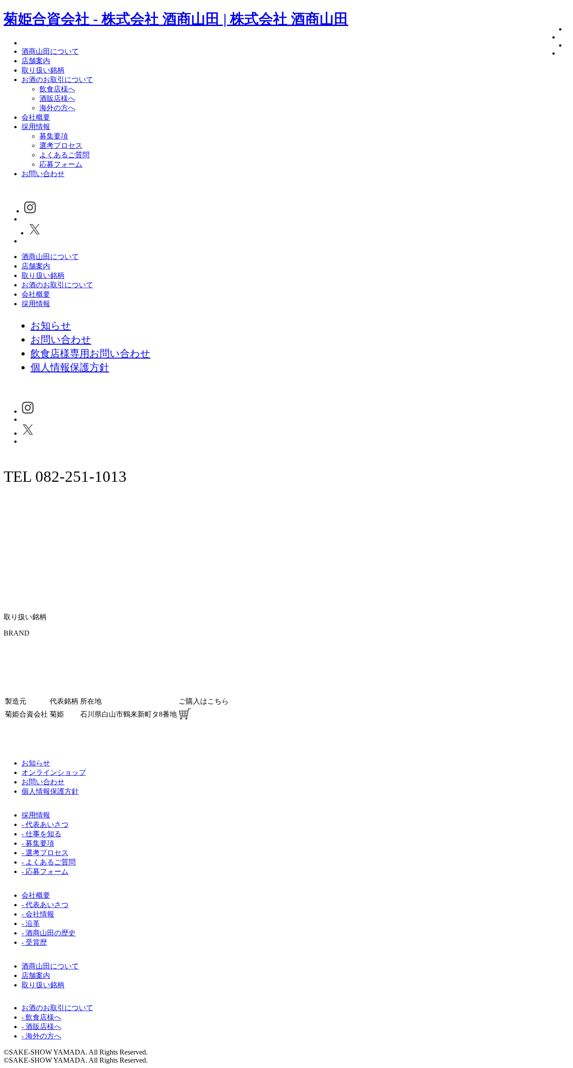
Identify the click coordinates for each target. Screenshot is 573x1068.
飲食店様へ (57, 89)
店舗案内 (35, 61)
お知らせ (35, 763)
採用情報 (35, 126)
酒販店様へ (57, 98)
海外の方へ (57, 108)
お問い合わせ (42, 173)
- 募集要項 (37, 843)
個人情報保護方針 (50, 791)
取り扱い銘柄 (42, 70)
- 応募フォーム (44, 871)
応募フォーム (60, 164)
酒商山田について (50, 51)
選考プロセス (60, 145)
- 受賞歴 (34, 942)
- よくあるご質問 (48, 862)
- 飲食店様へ (41, 1017)
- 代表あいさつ (44, 824)
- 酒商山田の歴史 (48, 933)
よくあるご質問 (64, 155)
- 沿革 (30, 923)
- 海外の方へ (41, 1036)
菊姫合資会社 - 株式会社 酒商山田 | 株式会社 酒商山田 (176, 19)
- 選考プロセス (44, 852)
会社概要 (35, 117)
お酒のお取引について (57, 79)
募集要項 (53, 136)
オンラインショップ (53, 772)
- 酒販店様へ (41, 1026)
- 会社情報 (37, 914)
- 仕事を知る (41, 834)
